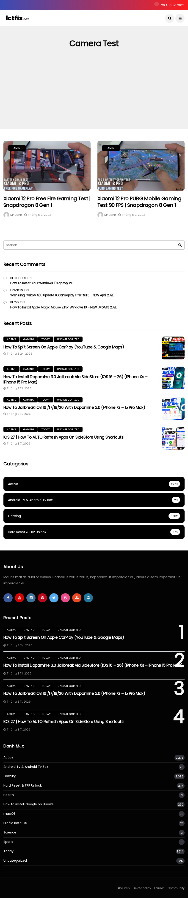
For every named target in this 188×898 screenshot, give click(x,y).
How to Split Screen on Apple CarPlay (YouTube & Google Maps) (63, 347)
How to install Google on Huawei (28, 804)
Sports (8, 842)
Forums (159, 888)
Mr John (16, 215)
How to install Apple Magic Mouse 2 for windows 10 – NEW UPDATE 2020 (63, 307)
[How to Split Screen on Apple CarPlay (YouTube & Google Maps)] (173, 348)
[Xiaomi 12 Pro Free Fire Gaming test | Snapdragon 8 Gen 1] (47, 166)
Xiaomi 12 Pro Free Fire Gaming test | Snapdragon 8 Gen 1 (47, 202)
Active (11, 339)
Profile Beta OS (15, 823)
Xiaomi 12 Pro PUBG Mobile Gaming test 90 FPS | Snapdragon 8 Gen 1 (139, 202)
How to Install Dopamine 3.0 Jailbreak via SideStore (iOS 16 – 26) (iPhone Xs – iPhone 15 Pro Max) (75, 379)
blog (14, 302)
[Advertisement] (94, 95)
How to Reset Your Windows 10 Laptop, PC (41, 283)
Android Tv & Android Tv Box (25, 767)
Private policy (142, 888)
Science (9, 832)
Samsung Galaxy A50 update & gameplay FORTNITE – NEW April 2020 (62, 295)
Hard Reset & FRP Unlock (22, 785)
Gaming (16, 148)
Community (176, 888)
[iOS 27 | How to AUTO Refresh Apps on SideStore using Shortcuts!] (173, 438)
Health (8, 795)
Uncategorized (68, 339)
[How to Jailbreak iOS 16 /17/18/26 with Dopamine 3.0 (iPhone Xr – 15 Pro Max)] (173, 408)
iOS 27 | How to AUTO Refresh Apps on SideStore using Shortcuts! (63, 437)
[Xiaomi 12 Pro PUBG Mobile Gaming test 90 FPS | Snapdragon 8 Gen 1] (141, 166)
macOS (9, 814)
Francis (16, 290)
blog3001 (18, 278)
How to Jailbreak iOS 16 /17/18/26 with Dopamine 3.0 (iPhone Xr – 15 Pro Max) (74, 407)
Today (45, 339)
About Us (123, 888)
